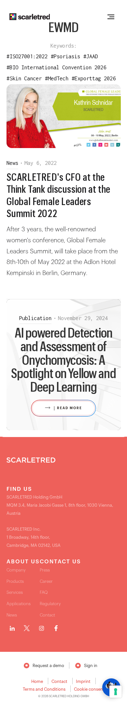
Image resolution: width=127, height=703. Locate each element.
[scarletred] (29, 16)
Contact (47, 615)
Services (15, 592)
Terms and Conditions (44, 689)
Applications (19, 604)
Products (15, 581)
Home (37, 681)
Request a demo (48, 665)
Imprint (83, 681)
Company (16, 570)
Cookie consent (89, 689)
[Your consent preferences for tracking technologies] (115, 692)
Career (46, 581)
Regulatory (50, 604)
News (12, 615)
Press (45, 570)
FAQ (44, 592)
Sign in (90, 665)
